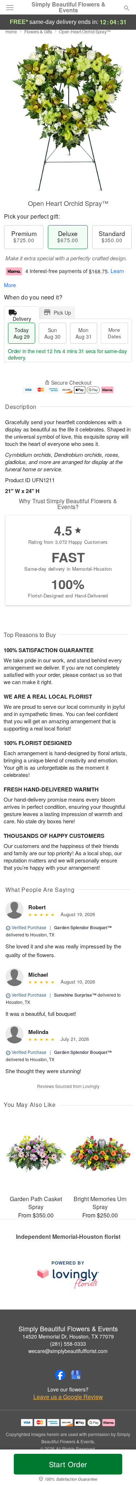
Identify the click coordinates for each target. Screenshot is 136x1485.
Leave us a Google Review (68, 1397)
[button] (120, 1469)
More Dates (114, 333)
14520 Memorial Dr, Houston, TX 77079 (68, 1336)
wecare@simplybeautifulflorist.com (68, 1350)
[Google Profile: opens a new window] (76, 1375)
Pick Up (62, 312)
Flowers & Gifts (38, 31)
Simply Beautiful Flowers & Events (69, 7)
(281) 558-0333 (68, 1343)
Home (11, 31)
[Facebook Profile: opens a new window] (60, 1375)
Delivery (22, 317)
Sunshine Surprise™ (75, 995)
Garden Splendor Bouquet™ (83, 927)
